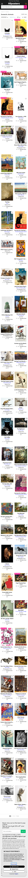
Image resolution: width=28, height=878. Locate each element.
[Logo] (14, 3)
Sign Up (23, 831)
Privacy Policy (14, 864)
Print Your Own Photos (14, 1)
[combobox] (12, 7)
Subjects (12, 17)
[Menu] (2, 4)
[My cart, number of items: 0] (26, 4)
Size (18, 17)
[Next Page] (18, 816)
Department (4, 17)
